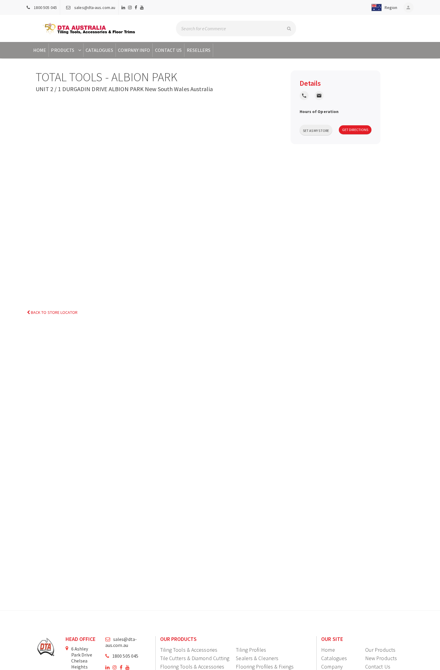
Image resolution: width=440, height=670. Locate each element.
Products (62, 50)
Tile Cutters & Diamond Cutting (195, 658)
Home (39, 50)
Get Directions (355, 129)
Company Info (134, 50)
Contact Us (168, 50)
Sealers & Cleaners (257, 658)
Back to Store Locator (54, 312)
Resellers (199, 50)
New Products (381, 658)
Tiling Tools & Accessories (189, 649)
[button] (383, 7)
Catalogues (99, 50)
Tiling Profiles (251, 649)
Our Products (380, 649)
